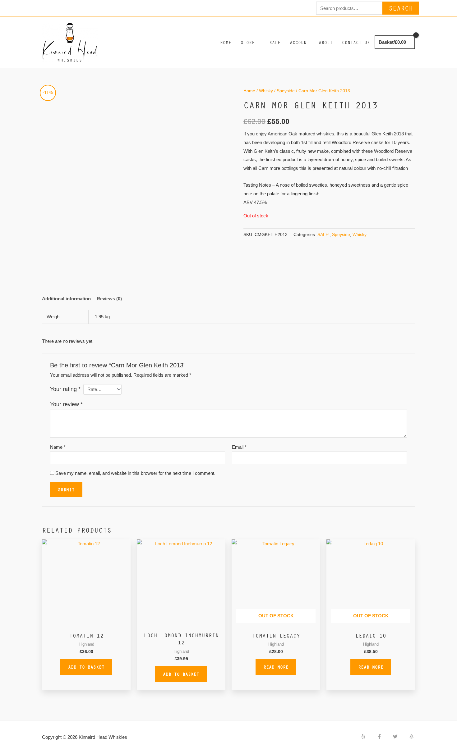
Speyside (286, 91)
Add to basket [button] (86, 667)
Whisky (266, 91)
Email (239, 447)
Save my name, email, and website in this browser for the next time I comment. (135, 473)
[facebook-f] (384, 736)
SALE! (323, 234)
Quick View (86, 622)
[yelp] (368, 736)
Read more (276, 667)
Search (401, 7)
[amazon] (412, 736)
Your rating (65, 389)
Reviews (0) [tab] (109, 298)
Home (249, 91)
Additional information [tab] (66, 298)
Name (58, 447)
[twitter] (400, 736)
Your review (66, 404)
